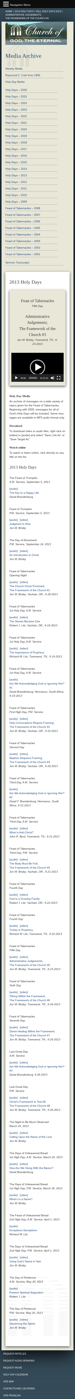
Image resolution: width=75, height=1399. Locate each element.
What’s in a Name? (20, 1199)
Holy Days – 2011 (16, 188)
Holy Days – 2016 (16, 155)
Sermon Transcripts (17, 262)
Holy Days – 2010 (16, 195)
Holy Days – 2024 (16, 103)
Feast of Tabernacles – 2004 (22, 234)
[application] (37, 367)
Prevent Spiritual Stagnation (26, 1292)
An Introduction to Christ (24, 555)
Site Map (8, 1381)
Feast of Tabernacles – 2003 (22, 241)
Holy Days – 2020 (16, 129)
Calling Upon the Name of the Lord (30, 1136)
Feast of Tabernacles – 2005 (22, 227)
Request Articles (14, 1353)
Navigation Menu (20, 4)
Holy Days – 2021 (16, 122)
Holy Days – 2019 (16, 135)
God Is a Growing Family (24, 898)
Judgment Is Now (20, 523)
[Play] (16, 378)
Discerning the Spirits (22, 1323)
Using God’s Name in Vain (25, 1261)
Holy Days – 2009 (16, 201)
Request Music (12, 1367)
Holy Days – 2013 (16, 175)
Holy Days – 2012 (16, 181)
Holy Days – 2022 (16, 116)
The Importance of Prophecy (26, 652)
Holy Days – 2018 (16, 142)
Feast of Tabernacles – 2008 (22, 208)
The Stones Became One (24, 621)
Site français (12, 1395)
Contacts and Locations (19, 1388)
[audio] (13, 488)
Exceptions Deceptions (23, 1230)
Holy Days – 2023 (16, 109)
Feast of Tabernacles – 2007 (22, 214)
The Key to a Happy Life (24, 492)
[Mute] (52, 378)
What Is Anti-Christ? (21, 832)
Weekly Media (13, 68)
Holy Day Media (15, 81)
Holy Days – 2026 (16, 89)
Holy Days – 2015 (16, 162)
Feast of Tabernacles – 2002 (22, 247)
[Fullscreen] (59, 378)
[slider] (33, 378)
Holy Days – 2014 (16, 168)
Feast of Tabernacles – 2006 (22, 221)
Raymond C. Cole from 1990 (22, 75)
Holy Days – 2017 (16, 149)
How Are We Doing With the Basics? (31, 1168)
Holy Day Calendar (15, 1374)
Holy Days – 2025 (16, 96)
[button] (37, 367)
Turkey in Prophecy (21, 929)
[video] (24, 519)
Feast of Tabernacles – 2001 (22, 254)
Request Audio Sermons (18, 1360)
